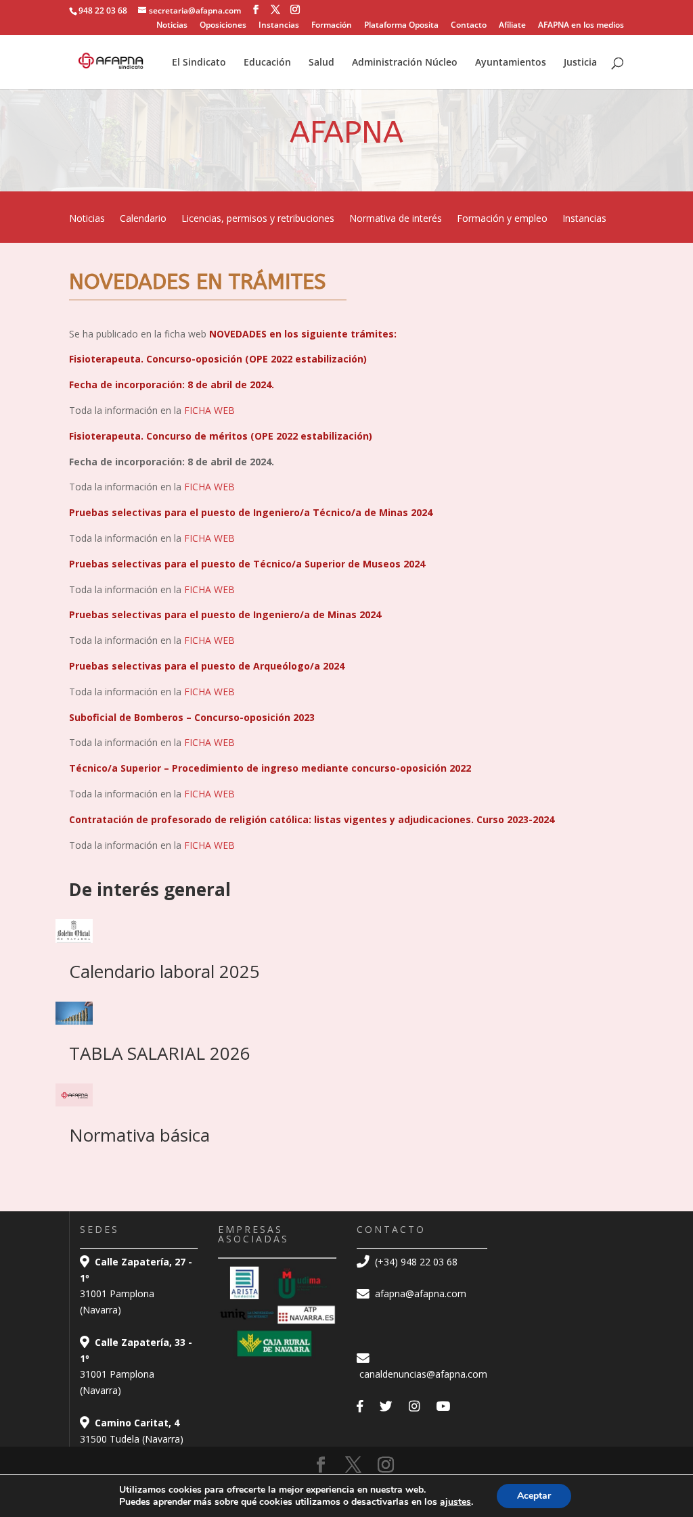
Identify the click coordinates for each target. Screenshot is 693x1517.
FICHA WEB (211, 410)
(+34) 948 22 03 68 (414, 1261)
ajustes (455, 1502)
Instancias (279, 25)
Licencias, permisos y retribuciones (257, 219)
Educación (267, 62)
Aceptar (534, 1495)
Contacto (469, 25)
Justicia (580, 62)
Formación (331, 25)
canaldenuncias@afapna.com (422, 1374)
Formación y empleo (502, 219)
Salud (321, 62)
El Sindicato (199, 62)
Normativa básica (139, 1135)
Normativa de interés (395, 219)
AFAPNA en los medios (581, 25)
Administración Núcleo (404, 62)
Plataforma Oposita (401, 25)
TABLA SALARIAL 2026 (159, 1053)
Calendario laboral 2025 (164, 971)
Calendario (143, 219)
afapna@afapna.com (419, 1293)
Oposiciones (223, 25)
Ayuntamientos (510, 62)
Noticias (171, 25)
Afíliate (512, 25)
